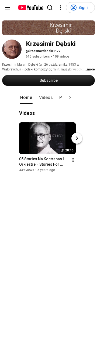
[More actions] (73, 160)
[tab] (26, 97)
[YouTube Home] (30, 7)
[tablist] (48, 97)
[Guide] (7, 7)
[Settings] (60, 7)
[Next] (76, 138)
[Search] (50, 7)
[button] (69, 97)
